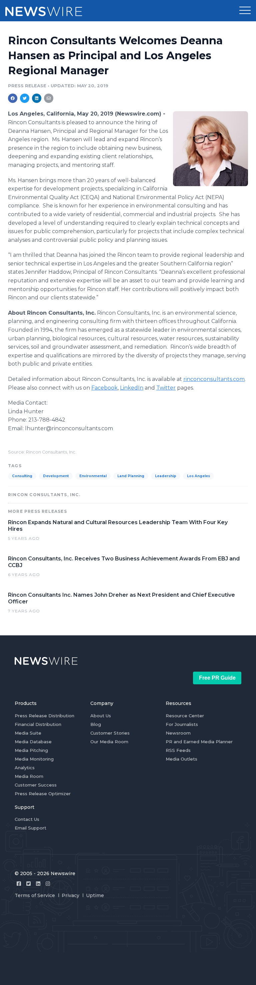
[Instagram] (48, 883)
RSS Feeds (178, 750)
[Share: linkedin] (37, 98)
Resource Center (185, 715)
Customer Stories (110, 733)
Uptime (95, 895)
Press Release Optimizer (43, 793)
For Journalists (182, 724)
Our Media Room (109, 741)
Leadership (165, 476)
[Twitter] (28, 883)
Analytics (25, 767)
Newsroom (178, 733)
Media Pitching (31, 750)
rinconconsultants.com (214, 379)
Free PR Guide (217, 678)
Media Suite (28, 733)
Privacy (70, 895)
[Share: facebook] (13, 98)
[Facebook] (19, 883)
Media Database (33, 741)
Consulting (22, 476)
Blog (95, 724)
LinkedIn (131, 388)
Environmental (93, 476)
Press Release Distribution (44, 715)
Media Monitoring (34, 759)
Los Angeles (198, 476)
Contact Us (27, 819)
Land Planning (130, 476)
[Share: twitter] (25, 98)
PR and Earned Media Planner (199, 741)
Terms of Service (35, 895)
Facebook (104, 388)
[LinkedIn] (38, 883)
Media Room (29, 776)
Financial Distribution (38, 724)
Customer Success (36, 785)
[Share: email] (49, 98)
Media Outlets (181, 759)
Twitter (166, 388)
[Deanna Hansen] (210, 148)
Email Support (30, 827)
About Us (100, 715)
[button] (245, 10)
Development (56, 476)
